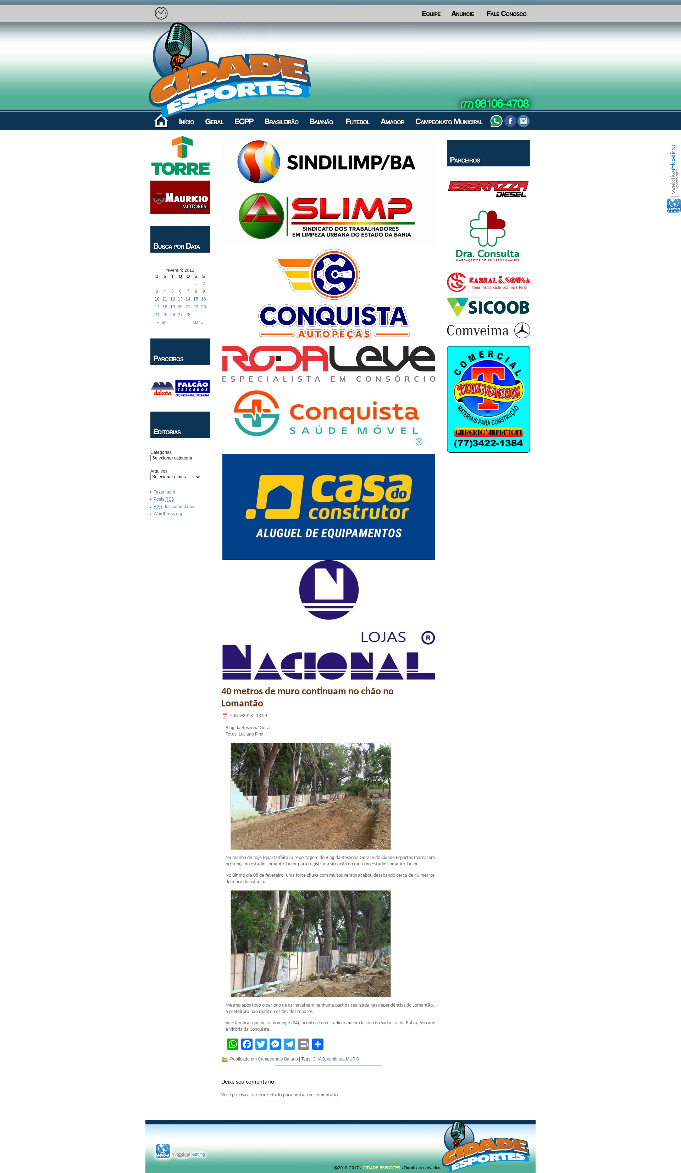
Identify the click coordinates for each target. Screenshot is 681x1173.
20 (180, 306)
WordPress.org (168, 513)
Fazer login (164, 492)
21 (188, 306)
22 (195, 306)
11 (164, 299)
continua (335, 1059)
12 (172, 299)
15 (195, 299)
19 (172, 306)
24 (157, 314)
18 (164, 306)
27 (180, 314)
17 (157, 306)
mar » (198, 322)
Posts (164, 499)
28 (188, 314)
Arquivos (158, 471)
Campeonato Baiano (278, 1059)
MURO (352, 1059)
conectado (270, 1094)
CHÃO (318, 1059)
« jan (162, 322)
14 (188, 299)
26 (172, 314)
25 (164, 314)
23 (203, 306)
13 (180, 299)
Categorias (161, 452)
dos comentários (174, 506)
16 (203, 299)
